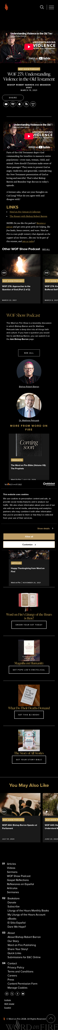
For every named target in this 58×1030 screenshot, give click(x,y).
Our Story (13, 941)
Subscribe (14, 906)
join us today (28, 241)
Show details (43, 528)
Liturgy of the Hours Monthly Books (28, 910)
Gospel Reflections (18, 880)
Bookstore (14, 898)
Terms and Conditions (20, 971)
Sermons (12, 872)
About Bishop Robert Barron (24, 937)
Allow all (29, 536)
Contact (12, 963)
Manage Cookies (17, 988)
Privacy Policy (16, 967)
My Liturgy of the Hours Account (26, 915)
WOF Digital (9, 1003)
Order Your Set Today (29, 625)
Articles (11, 864)
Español (7, 1007)
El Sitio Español (17, 923)
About (11, 933)
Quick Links (14, 953)
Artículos (12, 888)
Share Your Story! (18, 949)
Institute (7, 1000)
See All (46, 249)
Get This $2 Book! (29, 714)
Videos (11, 868)
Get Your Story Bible (29, 759)
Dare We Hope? (17, 927)
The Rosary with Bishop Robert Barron (28, 216)
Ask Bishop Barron (19, 339)
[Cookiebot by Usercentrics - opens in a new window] (43, 484)
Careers (12, 975)
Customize (27, 544)
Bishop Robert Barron (20, 84)
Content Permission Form (22, 984)
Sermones (13, 892)
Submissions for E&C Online (24, 957)
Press (11, 980)
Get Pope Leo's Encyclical (29, 670)
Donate (12, 902)
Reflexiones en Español (20, 884)
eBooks (12, 919)
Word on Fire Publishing (22, 945)
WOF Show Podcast (29, 69)
